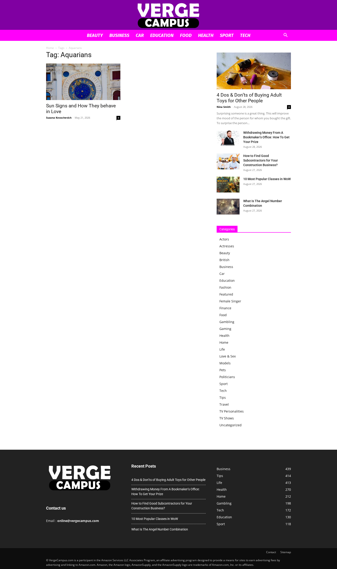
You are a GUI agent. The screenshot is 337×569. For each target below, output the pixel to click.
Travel (224, 404)
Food (186, 35)
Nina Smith (224, 107)
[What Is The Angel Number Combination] (228, 207)
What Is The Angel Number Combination (159, 529)
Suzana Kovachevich (59, 117)
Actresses (226, 246)
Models (225, 363)
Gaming (225, 328)
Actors (224, 239)
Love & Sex (227, 356)
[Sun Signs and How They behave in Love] (83, 82)
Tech (245, 35)
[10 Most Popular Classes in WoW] (228, 184)
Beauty (95, 35)
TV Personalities (231, 411)
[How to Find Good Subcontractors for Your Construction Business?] (228, 161)
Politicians (227, 377)
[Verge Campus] (168, 15)
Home (50, 48)
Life (222, 349)
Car (140, 35)
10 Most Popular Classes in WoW (267, 179)
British (224, 260)
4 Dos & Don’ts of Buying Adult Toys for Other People (249, 97)
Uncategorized (230, 425)
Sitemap (285, 552)
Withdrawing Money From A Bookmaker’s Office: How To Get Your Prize (266, 137)
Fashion (225, 287)
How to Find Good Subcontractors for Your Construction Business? (260, 160)
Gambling (226, 322)
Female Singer (230, 301)
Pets (222, 370)
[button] (285, 35)
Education (162, 35)
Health (205, 35)
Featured (226, 294)
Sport (227, 35)
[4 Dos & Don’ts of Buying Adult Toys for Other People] (254, 71)
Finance (225, 308)
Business (119, 35)
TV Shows (226, 418)
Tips (222, 397)
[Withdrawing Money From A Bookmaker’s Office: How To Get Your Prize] (228, 138)
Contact (271, 552)
